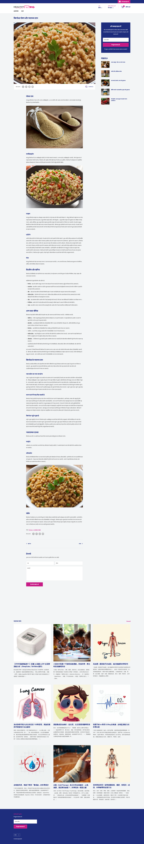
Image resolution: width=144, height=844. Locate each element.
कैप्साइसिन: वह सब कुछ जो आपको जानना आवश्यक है (119, 99)
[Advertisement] (64, 608)
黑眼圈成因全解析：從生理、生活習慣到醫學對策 (71, 724)
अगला (80, 543)
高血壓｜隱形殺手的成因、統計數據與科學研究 (110, 664)
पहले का (29, 543)
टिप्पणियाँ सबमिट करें (34, 584)
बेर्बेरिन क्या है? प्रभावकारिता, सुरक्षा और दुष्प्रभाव (120, 89)
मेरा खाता (110, 7)
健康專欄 (16, 11)
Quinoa (30, 530)
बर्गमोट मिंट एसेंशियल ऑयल (116, 71)
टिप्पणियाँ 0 (91, 86)
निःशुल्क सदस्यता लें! (116, 44)
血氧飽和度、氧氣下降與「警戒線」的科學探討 (31, 785)
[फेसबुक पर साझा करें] (23, 87)
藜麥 (39, 530)
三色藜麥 (35, 530)
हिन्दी (15, 834)
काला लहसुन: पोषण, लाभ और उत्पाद (118, 62)
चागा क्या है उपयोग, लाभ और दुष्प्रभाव (118, 80)
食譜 (22, 11)
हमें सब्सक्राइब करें (125, 1)
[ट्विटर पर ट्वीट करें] (29, 87)
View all (128, 621)
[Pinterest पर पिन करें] (26, 87)
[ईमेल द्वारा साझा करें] (32, 87)
